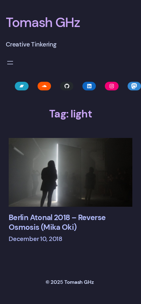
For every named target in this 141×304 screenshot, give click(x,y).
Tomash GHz (43, 22)
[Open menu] (10, 62)
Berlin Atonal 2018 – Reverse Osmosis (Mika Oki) (57, 222)
